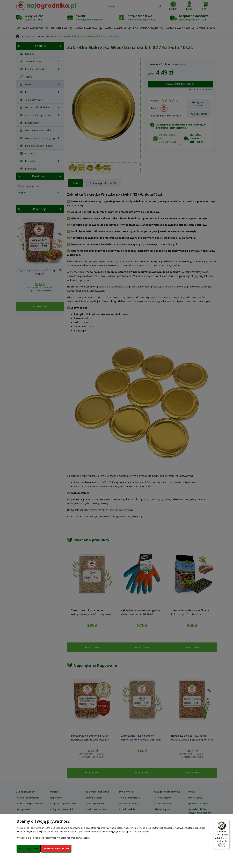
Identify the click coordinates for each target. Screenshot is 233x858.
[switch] (221, 845)
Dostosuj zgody (28, 848)
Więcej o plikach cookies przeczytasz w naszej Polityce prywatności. (53, 837)
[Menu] (227, 822)
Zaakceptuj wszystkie (56, 848)
